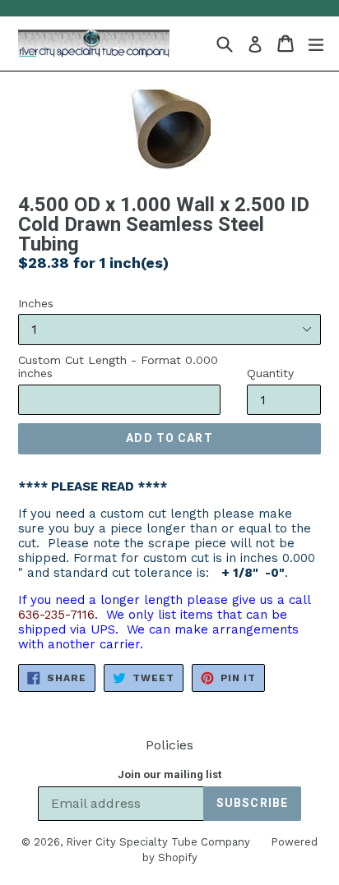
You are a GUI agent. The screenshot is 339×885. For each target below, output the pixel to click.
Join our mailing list (169, 774)
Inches (35, 303)
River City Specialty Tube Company (158, 842)
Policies (169, 745)
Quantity (270, 373)
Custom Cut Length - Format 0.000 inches (118, 366)
